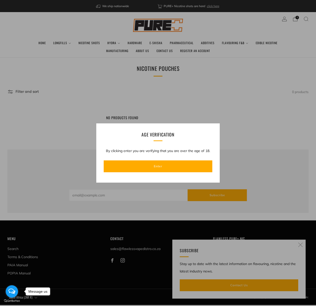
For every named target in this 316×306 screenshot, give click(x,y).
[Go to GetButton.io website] (12, 301)
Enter (158, 166)
